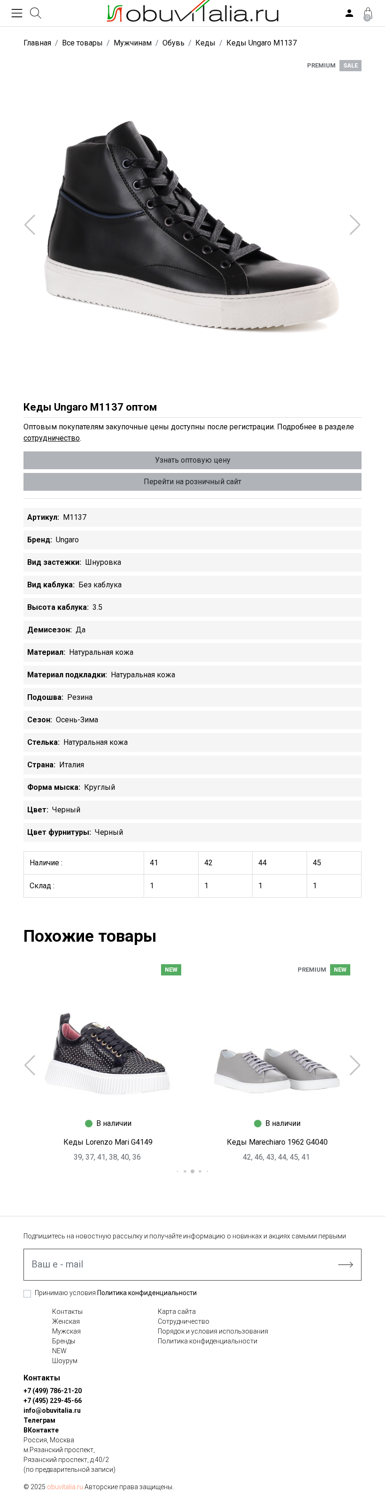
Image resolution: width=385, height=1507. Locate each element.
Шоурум (64, 1361)
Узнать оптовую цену (193, 460)
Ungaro (67, 539)
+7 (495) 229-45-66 (52, 1400)
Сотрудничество (183, 1321)
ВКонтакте (41, 1430)
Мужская (66, 1331)
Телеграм (39, 1420)
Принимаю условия (116, 1293)
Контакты (67, 1311)
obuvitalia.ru (65, 1487)
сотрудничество (51, 438)
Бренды (63, 1341)
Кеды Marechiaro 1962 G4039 (278, 1142)
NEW (59, 1351)
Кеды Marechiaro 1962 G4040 (109, 1142)
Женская (66, 1321)
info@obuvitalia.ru (52, 1410)
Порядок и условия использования (213, 1331)
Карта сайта (177, 1311)
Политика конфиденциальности (147, 1293)
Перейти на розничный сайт (192, 481)
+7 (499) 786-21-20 (52, 1391)
